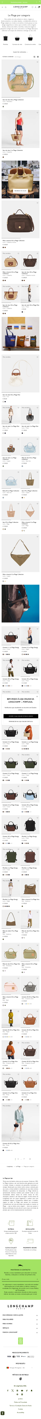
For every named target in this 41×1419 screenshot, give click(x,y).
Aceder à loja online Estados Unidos (21, 716)
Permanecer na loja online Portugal (21, 721)
